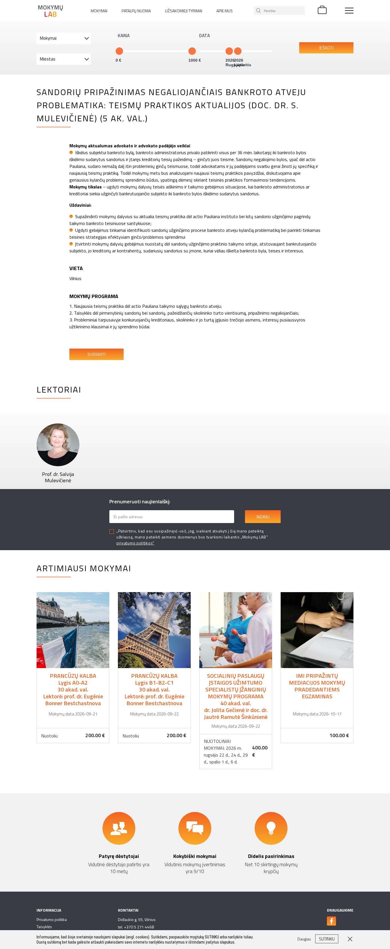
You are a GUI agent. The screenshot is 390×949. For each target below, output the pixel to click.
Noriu (263, 516)
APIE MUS (224, 11)
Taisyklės (44, 927)
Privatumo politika (52, 919)
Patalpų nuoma (136, 11)
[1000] (192, 51)
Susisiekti (96, 354)
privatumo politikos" (135, 543)
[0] (119, 51)
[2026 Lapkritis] (238, 51)
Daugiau (73, 667)
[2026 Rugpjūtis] (229, 51)
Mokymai (99, 11)
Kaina (124, 36)
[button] (64, 38)
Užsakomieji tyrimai (183, 11)
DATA (204, 36)
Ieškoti (326, 48)
